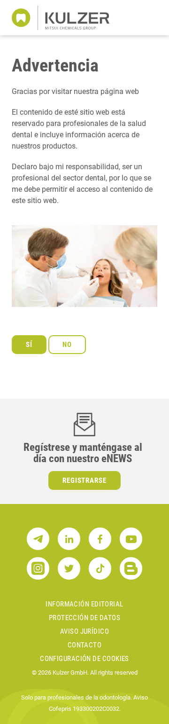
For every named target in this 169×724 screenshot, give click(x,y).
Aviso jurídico (84, 631)
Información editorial (84, 604)
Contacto (85, 645)
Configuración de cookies (84, 658)
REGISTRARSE (84, 480)
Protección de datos (85, 618)
